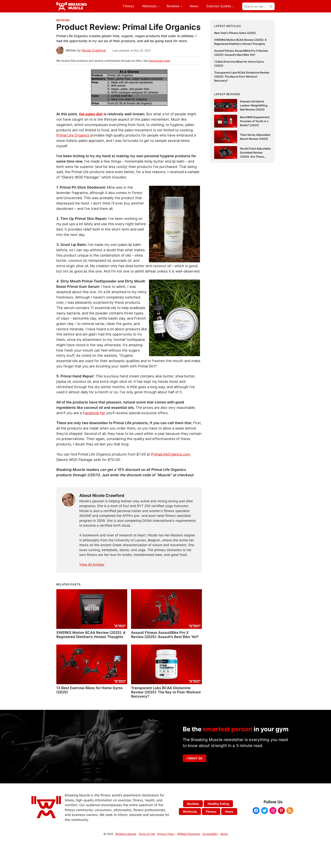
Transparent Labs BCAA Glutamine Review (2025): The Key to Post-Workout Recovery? (166, 692)
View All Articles (91, 564)
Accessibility (210, 833)
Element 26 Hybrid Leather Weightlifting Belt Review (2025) (253, 105)
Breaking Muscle (126, 833)
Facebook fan (94, 413)
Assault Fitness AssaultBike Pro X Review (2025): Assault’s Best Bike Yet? (165, 634)
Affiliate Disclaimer (188, 833)
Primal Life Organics (72, 135)
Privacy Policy (166, 833)
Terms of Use (146, 833)
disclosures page (159, 60)
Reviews (63, 20)
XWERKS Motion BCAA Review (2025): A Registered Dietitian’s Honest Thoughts (90, 634)
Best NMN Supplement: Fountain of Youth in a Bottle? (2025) (255, 121)
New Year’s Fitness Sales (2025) (235, 32)
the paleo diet (91, 114)
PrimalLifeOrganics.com (170, 454)
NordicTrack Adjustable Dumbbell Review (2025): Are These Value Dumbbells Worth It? (255, 156)
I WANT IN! (194, 758)
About (224, 833)
